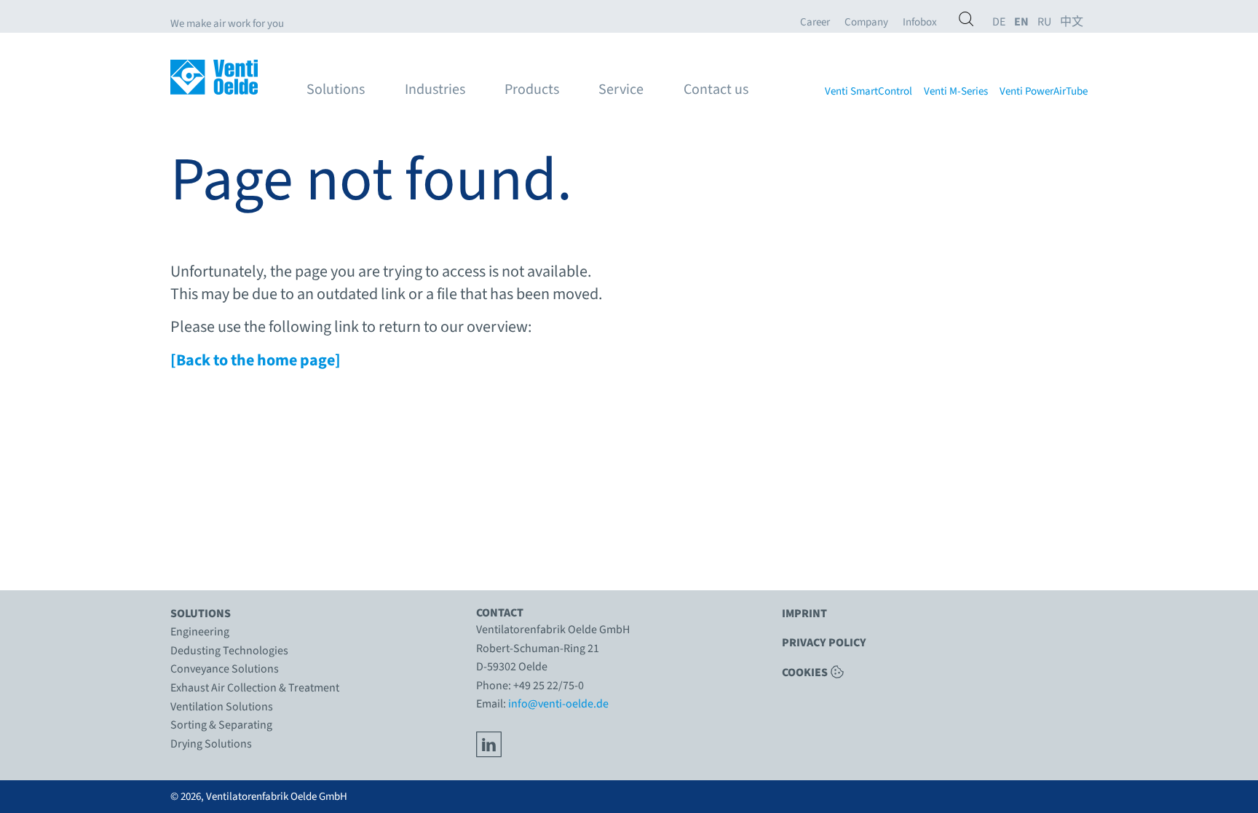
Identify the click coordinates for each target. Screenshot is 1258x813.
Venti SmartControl (868, 91)
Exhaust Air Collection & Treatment (254, 688)
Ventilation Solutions (221, 707)
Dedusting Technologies (229, 651)
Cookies (805, 672)
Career (815, 22)
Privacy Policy (824, 643)
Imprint (804, 614)
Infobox (920, 22)
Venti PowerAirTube (1044, 91)
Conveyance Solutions (224, 669)
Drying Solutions (211, 744)
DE (998, 22)
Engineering (199, 632)
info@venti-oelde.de (558, 704)
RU (1044, 22)
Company (866, 22)
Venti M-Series (956, 91)
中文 (1071, 22)
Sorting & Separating (221, 725)
